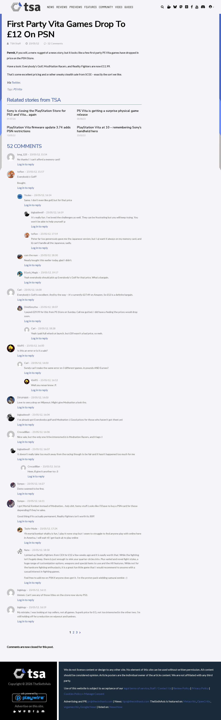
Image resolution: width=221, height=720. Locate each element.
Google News (88, 706)
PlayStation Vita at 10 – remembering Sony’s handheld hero (109, 129)
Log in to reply (25, 164)
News (50, 7)
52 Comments (55, 43)
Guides (128, 7)
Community (106, 7)
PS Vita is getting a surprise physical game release (108, 113)
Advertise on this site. (29, 706)
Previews (75, 7)
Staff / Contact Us (160, 688)
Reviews (61, 7)
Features (90, 7)
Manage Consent (94, 693)
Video (118, 7)
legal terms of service (136, 688)
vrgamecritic (71, 706)
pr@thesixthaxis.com (100, 701)
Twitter (15, 82)
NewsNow (115, 706)
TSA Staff (15, 43)
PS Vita (17, 89)
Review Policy (181, 688)
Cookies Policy (73, 693)
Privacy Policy (200, 688)
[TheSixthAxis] (25, 12)
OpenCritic (203, 701)
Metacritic (189, 701)
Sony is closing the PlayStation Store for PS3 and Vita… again (36, 113)
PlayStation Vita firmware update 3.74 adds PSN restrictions (39, 129)
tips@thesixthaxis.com (136, 701)
